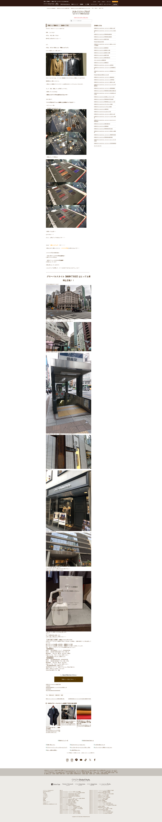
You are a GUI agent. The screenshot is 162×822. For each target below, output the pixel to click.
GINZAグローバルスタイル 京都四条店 (101, 126)
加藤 (62, 695)
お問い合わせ (109, 1)
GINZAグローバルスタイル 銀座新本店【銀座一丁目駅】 (68, 799)
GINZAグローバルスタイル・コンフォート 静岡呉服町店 (104, 88)
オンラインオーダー (98, 145)
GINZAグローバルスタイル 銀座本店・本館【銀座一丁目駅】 (69, 800)
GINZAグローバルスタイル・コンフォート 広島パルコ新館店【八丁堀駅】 (101, 808)
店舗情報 (81, 4)
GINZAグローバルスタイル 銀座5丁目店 (101, 55)
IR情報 (99, 1)
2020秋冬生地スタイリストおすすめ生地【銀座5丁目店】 (79, 698)
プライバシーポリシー (46, 801)
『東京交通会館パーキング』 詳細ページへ (55, 656)
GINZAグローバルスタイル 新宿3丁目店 (101, 39)
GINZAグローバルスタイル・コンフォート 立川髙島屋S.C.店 (105, 68)
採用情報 (103, 1)
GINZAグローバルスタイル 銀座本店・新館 (102, 52)
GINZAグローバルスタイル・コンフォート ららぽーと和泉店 (105, 117)
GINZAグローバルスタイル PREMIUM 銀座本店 (103, 34)
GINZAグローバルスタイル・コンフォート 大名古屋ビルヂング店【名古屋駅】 (101, 793)
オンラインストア (94, 4)
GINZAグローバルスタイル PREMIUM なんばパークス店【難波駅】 (99, 797)
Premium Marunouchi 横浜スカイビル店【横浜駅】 (67, 809)
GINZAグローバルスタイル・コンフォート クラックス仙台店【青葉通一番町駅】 (72, 792)
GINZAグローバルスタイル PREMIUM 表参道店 (103, 36)
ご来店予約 (115, 4)
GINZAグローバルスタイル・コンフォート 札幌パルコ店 (104, 28)
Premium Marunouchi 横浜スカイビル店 (101, 74)
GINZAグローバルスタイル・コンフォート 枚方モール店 (104, 114)
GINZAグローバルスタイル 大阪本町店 (101, 109)
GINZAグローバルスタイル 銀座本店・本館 (102, 50)
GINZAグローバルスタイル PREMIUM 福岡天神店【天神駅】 (98, 809)
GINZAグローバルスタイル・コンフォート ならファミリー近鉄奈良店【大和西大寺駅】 (103, 805)
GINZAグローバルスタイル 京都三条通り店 (102, 123)
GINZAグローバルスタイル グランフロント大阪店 (103, 104)
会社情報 (94, 1)
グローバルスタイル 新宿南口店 (100, 60)
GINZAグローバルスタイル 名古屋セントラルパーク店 (104, 96)
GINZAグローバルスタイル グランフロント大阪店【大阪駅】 (98, 798)
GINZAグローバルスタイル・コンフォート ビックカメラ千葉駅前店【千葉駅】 (101, 790)
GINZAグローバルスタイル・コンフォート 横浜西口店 (104, 77)
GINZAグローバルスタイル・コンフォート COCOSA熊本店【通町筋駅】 (100, 813)
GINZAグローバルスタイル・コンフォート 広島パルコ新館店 (105, 132)
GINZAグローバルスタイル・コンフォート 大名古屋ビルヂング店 (105, 94)
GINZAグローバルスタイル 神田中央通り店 (102, 57)
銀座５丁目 (57, 695)
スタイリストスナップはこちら (81, 17)
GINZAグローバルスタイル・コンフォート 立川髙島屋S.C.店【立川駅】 (71, 807)
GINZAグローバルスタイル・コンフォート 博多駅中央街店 (105, 134)
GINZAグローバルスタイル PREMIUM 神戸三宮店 (103, 128)
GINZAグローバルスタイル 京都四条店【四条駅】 (97, 806)
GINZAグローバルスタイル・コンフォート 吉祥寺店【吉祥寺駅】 (70, 806)
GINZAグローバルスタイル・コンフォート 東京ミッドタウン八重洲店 (105, 45)
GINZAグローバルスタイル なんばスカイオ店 (102, 111)
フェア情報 (87, 4)
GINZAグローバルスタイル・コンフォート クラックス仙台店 (105, 31)
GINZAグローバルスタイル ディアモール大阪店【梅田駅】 (98, 799)
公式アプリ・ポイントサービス (105, 4)
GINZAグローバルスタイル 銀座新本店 (101, 47)
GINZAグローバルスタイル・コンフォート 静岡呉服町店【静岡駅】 (99, 791)
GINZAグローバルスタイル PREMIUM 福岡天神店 (103, 137)
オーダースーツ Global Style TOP (48, 790)
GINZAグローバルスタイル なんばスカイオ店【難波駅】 (98, 801)
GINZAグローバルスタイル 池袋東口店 (101, 62)
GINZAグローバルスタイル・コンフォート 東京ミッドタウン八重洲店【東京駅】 (72, 798)
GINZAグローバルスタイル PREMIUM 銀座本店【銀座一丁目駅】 (70, 793)
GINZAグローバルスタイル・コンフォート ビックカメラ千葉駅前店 (105, 85)
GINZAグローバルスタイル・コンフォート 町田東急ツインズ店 (105, 72)
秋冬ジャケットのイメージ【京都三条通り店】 (55, 698)
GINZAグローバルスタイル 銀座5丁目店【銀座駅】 (68, 801)
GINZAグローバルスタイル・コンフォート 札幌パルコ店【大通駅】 (70, 791)
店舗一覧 (44, 792)
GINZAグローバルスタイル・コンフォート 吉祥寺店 (103, 65)
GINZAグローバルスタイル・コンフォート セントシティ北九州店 (105, 140)
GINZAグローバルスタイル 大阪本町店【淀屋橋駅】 (97, 800)
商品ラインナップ (75, 4)
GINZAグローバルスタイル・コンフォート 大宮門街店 (104, 79)
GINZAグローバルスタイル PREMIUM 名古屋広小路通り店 (105, 90)
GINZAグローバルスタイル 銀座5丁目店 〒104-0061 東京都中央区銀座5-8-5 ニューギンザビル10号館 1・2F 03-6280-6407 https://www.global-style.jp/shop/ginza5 (56, 687)
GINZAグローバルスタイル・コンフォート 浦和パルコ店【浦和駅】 (70, 813)
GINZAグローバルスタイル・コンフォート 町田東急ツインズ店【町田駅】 (71, 808)
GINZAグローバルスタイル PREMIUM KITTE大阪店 (103, 99)
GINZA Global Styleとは (65, 4)
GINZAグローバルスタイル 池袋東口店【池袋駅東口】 (68, 805)
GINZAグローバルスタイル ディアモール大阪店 (103, 106)
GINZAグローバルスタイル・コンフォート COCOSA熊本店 (105, 143)
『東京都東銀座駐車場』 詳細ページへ (54, 665)
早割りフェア (51, 695)
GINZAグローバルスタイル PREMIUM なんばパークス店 (104, 101)
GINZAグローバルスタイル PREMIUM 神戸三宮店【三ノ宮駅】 (99, 807)
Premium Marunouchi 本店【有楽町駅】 (66, 797)
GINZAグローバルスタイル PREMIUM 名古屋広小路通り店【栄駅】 (99, 792)
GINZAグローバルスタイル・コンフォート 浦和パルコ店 (104, 82)
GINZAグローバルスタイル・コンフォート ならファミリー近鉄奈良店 (105, 121)
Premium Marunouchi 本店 (99, 41)
